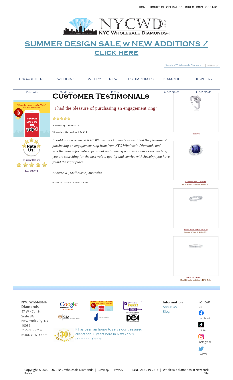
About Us (170, 307)
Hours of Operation (166, 7)
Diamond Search (172, 78)
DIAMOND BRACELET (195, 277)
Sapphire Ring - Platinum (195, 182)
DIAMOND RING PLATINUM (196, 229)
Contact (212, 7)
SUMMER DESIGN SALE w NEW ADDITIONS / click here (116, 48)
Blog (166, 311)
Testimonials (140, 78)
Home (143, 7)
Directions (194, 7)
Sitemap (103, 370)
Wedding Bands (66, 78)
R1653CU (196, 134)
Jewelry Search (204, 78)
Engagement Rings (32, 78)
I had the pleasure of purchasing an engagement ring (104, 108)
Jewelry (92, 78)
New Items (113, 78)
